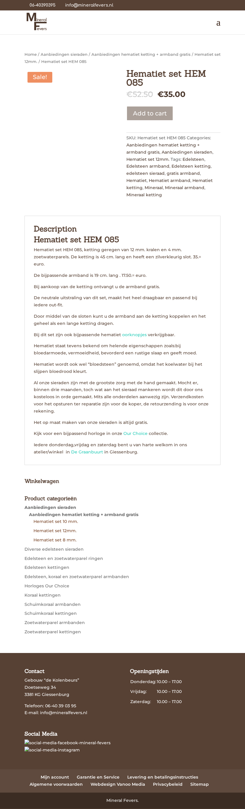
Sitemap (199, 784)
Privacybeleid (168, 784)
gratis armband (183, 173)
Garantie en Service (98, 777)
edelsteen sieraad (145, 173)
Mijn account (55, 777)
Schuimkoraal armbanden (52, 604)
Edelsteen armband (147, 166)
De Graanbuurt (87, 452)
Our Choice (135, 433)
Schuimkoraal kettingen (50, 613)
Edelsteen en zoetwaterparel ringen (63, 558)
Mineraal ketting (144, 194)
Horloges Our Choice (46, 586)
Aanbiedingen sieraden (64, 54)
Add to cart (150, 113)
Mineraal (154, 187)
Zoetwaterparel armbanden (54, 622)
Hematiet (136, 180)
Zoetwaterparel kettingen (52, 631)
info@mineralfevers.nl (63, 712)
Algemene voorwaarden (56, 784)
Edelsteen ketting (191, 166)
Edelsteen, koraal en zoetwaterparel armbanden (76, 576)
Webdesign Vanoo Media (118, 784)
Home (30, 54)
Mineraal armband (184, 187)
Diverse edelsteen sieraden (54, 549)
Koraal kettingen (42, 595)
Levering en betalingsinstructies (162, 777)
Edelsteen (193, 159)
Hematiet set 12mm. (147, 159)
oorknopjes (134, 334)
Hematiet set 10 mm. (55, 521)
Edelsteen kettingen (46, 567)
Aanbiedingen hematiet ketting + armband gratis (141, 54)
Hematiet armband (169, 180)
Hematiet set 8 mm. (54, 540)
